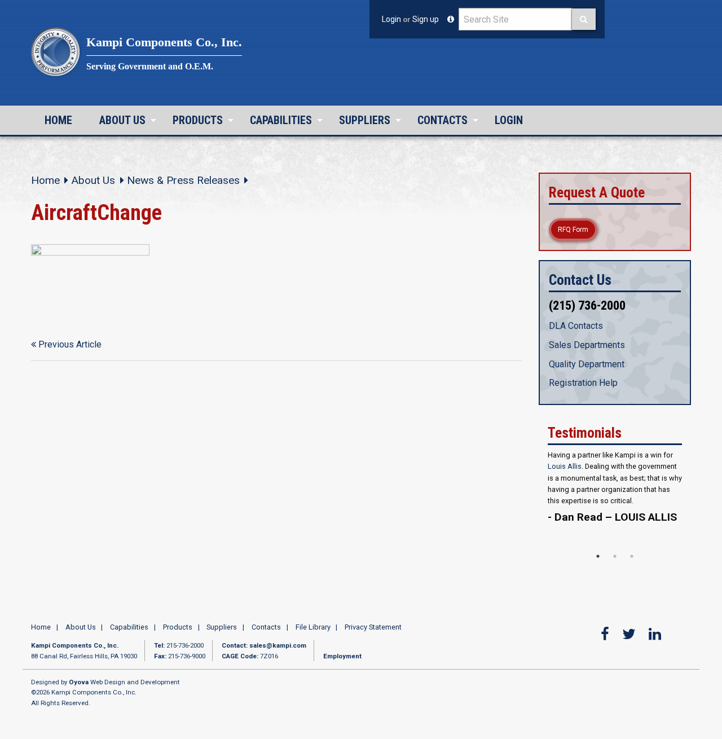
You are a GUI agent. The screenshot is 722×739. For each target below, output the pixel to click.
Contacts (442, 120)
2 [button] (614, 558)
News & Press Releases (183, 180)
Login (391, 19)
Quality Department (586, 364)
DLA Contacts (576, 325)
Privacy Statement (373, 630)
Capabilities (281, 120)
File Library (313, 630)
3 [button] (631, 558)
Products (198, 120)
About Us (122, 120)
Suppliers (364, 120)
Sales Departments (587, 345)
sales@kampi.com (277, 648)
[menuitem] (58, 120)
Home (58, 120)
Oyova (79, 685)
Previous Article (69, 344)
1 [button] (598, 558)
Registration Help (583, 382)
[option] (615, 505)
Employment (342, 658)
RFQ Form (573, 230)
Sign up (425, 19)
